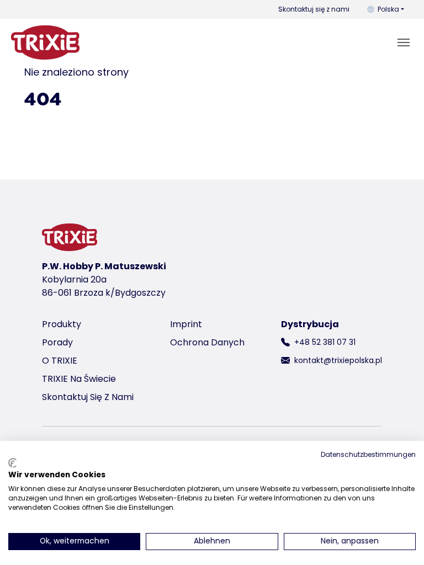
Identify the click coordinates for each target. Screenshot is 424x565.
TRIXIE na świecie (79, 378)
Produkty (61, 324)
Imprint (186, 324)
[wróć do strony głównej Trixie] (45, 42)
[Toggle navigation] (403, 42)
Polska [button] (388, 9)
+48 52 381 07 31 (325, 342)
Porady (57, 342)
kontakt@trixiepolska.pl (338, 360)
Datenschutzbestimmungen (368, 454)
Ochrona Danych (207, 342)
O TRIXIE (59, 360)
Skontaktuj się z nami (313, 9)
